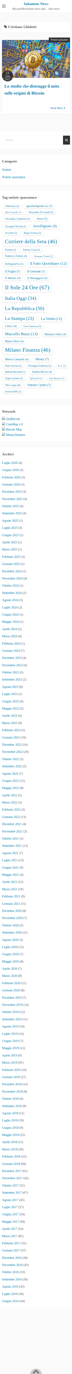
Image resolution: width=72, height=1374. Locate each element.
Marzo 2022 (9, 802)
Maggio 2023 (10, 708)
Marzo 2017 (9, 1236)
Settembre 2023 (12, 679)
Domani (10, 249)
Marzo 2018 (9, 1149)
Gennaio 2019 (11, 1077)
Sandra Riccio (42, 371)
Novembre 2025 (12, 499)
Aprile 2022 (9, 795)
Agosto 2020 (10, 939)
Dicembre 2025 (12, 491)
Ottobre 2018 (10, 1098)
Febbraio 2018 (11, 1156)
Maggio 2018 (10, 1134)
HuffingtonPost (14, 264)
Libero (11, 326)
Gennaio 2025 (11, 564)
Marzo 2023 (9, 723)
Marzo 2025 (9, 549)
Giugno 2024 (10, 614)
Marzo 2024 (9, 636)
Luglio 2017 (10, 1207)
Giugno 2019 (10, 1041)
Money (42, 359)
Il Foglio (12, 271)
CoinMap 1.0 (14, 424)
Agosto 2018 (10, 1113)
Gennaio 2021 (11, 903)
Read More (57, 108)
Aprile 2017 (9, 1228)
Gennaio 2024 (11, 650)
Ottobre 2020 (10, 925)
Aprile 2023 (9, 715)
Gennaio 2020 (11, 990)
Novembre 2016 (12, 1265)
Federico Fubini (16, 256)
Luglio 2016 (10, 1294)
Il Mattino (13, 278)
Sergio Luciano (14, 378)
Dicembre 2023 (12, 657)
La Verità (51, 319)
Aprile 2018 (9, 1142)
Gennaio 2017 (11, 1250)
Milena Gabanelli (17, 359)
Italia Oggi (20, 298)
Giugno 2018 (10, 1127)
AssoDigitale (45, 226)
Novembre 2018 (12, 1091)
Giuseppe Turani (43, 256)
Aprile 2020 (9, 968)
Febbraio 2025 (11, 556)
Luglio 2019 (10, 1033)
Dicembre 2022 (12, 744)
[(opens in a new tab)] (36, 59)
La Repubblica (24, 308)
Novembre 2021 (12, 831)
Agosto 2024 (10, 600)
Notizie (6, 169)
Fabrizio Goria (31, 249)
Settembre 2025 (12, 513)
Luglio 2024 (10, 607)
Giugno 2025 (10, 535)
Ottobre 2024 (10, 585)
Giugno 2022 (10, 780)
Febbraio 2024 (11, 643)
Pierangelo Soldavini (39, 365)
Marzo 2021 (9, 889)
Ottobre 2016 (10, 1272)
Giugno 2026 (10, 470)
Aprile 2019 (9, 1055)
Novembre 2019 (12, 1004)
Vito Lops (12, 385)
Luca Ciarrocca (32, 326)
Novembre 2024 (12, 578)
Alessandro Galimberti (17, 218)
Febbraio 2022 (11, 809)
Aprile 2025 (9, 542)
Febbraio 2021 (11, 896)
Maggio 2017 (10, 1221)
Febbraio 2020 (11, 983)
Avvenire (11, 233)
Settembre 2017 (12, 1192)
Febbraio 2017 (11, 1243)
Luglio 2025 (10, 527)
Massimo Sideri (55, 334)
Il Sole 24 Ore (27, 287)
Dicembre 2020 (12, 910)
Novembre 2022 (12, 751)
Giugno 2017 (10, 1214)
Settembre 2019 (12, 1019)
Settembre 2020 (12, 932)
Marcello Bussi (21, 334)
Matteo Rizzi (14, 341)
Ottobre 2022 (10, 759)
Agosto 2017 (10, 1200)
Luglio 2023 (10, 694)
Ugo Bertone (56, 378)
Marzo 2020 (9, 975)
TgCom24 (36, 378)
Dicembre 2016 (12, 1257)
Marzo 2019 (9, 1062)
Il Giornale (36, 271)
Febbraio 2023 (11, 730)
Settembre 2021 (12, 845)
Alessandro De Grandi (40, 212)
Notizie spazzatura (59, 39)
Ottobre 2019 (10, 1012)
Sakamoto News (36, 4)
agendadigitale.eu (39, 206)
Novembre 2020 (12, 918)
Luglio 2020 (10, 947)
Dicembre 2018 (12, 1084)
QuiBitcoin (13, 419)
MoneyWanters (15, 434)
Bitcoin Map (14, 429)
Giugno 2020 (10, 954)
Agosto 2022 (10, 773)
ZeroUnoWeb (13, 391)
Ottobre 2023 (10, 672)
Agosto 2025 (10, 520)
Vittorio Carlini (39, 385)
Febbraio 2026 (11, 477)
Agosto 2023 (10, 686)
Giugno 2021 (10, 867)
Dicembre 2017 (12, 1171)
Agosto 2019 (10, 1026)
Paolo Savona (13, 365)
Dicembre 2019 (12, 997)
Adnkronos (12, 206)
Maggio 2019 (10, 1048)
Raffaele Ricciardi (15, 372)
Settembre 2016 (12, 1279)
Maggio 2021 (10, 874)
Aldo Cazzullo (13, 212)
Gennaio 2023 (11, 737)
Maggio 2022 (10, 788)
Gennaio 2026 (11, 484)
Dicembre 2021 (12, 824)
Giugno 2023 (10, 701)
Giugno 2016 (10, 1301)
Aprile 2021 (9, 881)
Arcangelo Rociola (15, 226)
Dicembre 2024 (12, 571)
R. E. (62, 366)
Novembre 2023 (12, 665)
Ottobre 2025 (10, 506)
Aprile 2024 (9, 629)
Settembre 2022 (12, 766)
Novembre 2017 (12, 1178)
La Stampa (19, 318)
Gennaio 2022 (11, 817)
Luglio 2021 (10, 860)
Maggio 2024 (10, 621)
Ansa (42, 218)
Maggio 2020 (10, 961)
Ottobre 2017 (10, 1185)
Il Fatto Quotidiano (48, 263)
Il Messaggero (37, 278)
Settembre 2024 (12, 593)
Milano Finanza (27, 350)
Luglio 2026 (10, 462)
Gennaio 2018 (11, 1163)
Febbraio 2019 (11, 1070)
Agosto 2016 (10, 1286)
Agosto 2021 (10, 853)
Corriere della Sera (31, 241)
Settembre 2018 (12, 1106)
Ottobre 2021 (10, 838)
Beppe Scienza (32, 233)
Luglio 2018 (10, 1120)
